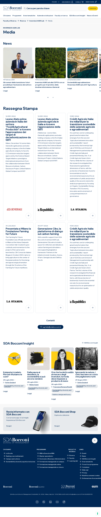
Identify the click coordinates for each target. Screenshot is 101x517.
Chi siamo (7, 16)
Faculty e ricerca (61, 16)
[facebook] (37, 502)
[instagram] (64, 502)
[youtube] (57, 502)
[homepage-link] (12, 8)
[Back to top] (95, 440)
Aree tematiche (29, 16)
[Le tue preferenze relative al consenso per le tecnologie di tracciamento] (97, 513)
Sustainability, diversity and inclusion (13, 386)
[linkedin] (50, 502)
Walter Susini (34, 384)
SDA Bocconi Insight (77, 16)
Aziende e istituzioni (45, 16)
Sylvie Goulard (10, 382)
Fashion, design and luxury (61, 394)
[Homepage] (16, 440)
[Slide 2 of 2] (53, 97)
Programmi (17, 16)
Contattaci (92, 8)
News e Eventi (92, 16)
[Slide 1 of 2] (48, 97)
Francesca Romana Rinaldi (62, 387)
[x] (44, 502)
